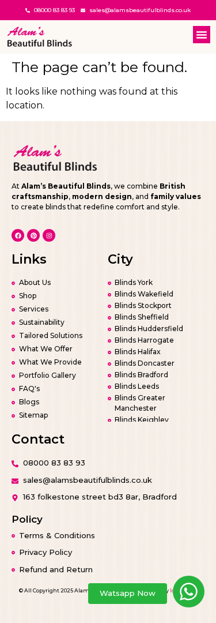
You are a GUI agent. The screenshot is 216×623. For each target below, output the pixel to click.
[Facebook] (18, 235)
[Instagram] (49, 235)
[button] (201, 34)
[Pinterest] (33, 235)
